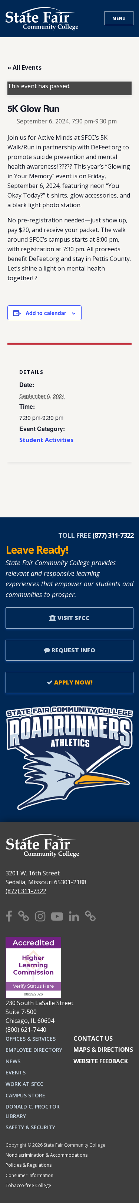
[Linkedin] (74, 916)
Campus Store (25, 1095)
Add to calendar (46, 313)
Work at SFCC (24, 1083)
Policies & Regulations (29, 1165)
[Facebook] (9, 916)
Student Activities (46, 440)
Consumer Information (29, 1175)
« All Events (24, 67)
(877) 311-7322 (26, 891)
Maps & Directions (103, 1049)
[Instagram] (40, 916)
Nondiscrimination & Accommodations (46, 1155)
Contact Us (93, 1038)
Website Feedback (100, 1061)
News (13, 1061)
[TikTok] (90, 916)
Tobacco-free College (28, 1185)
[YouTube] (57, 916)
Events (16, 1072)
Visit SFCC (73, 618)
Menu (119, 18)
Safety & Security (30, 1127)
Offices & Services (31, 1038)
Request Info (72, 650)
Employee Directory (34, 1049)
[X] (23, 916)
